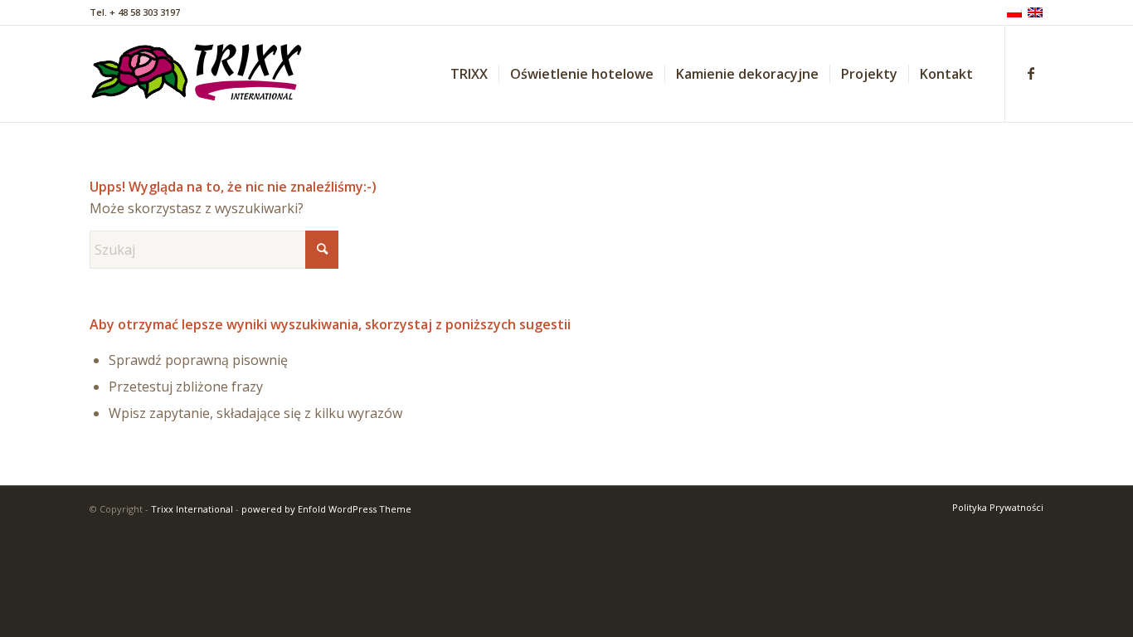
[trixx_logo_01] (198, 74)
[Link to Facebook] (1031, 73)
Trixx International (192, 509)
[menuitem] (469, 74)
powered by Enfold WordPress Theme (326, 509)
